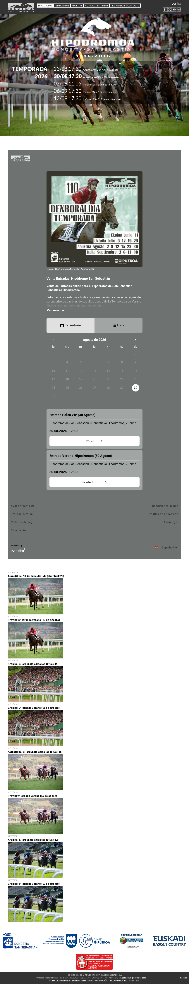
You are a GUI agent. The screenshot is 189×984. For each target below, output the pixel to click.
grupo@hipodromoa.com (134, 977)
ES (179, 3)
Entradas (102, 5)
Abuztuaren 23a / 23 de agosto (92, 69)
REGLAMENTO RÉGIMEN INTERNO (125, 980)
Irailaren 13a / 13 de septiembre (93, 99)
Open (94, 592)
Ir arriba (183, 977)
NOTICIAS (90, 5)
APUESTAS (77, 5)
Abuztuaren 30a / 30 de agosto (93, 77)
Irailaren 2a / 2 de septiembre (91, 84)
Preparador (118, 5)
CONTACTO (133, 5)
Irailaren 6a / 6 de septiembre (91, 91)
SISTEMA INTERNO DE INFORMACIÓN (89, 980)
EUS (174, 3)
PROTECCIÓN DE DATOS (59, 980)
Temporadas (62, 5)
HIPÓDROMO (45, 5)
